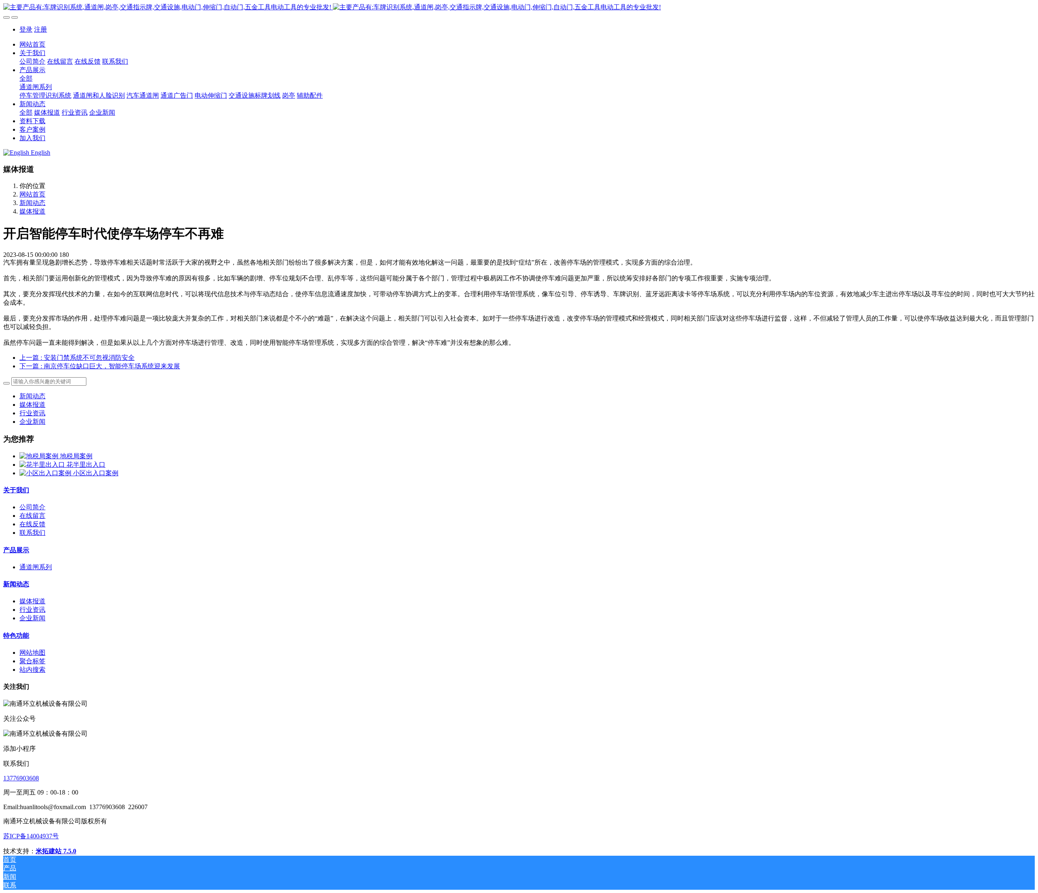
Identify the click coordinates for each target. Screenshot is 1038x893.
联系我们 (32, 532)
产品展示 (16, 550)
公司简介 (32, 507)
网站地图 (32, 652)
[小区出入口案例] (46, 473)
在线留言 (32, 515)
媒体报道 (32, 211)
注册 (40, 29)
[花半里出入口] (42, 464)
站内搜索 (32, 669)
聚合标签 (32, 661)
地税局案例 (76, 456)
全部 (25, 78)
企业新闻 (32, 421)
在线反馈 (32, 524)
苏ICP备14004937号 (31, 836)
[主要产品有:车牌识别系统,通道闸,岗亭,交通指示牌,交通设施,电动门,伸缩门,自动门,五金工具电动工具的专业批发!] (519, 7)
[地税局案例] (39, 456)
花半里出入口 (85, 464)
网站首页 (32, 44)
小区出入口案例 (95, 473)
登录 (25, 29)
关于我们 (16, 490)
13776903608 (21, 778)
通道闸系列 (35, 567)
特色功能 (16, 635)
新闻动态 (32, 202)
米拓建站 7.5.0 (56, 851)
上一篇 (77, 357)
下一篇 (99, 366)
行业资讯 (32, 413)
